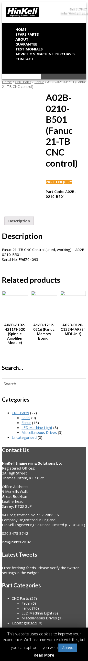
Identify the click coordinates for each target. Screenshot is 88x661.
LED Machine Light (37, 427)
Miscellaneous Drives (39, 432)
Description (19, 220)
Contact (24, 58)
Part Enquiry (59, 182)
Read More (44, 655)
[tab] (19, 220)
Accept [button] (67, 647)
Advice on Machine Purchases (45, 53)
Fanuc (39, 81)
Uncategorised (24, 437)
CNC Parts (23, 81)
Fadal (26, 417)
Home (7, 81)
